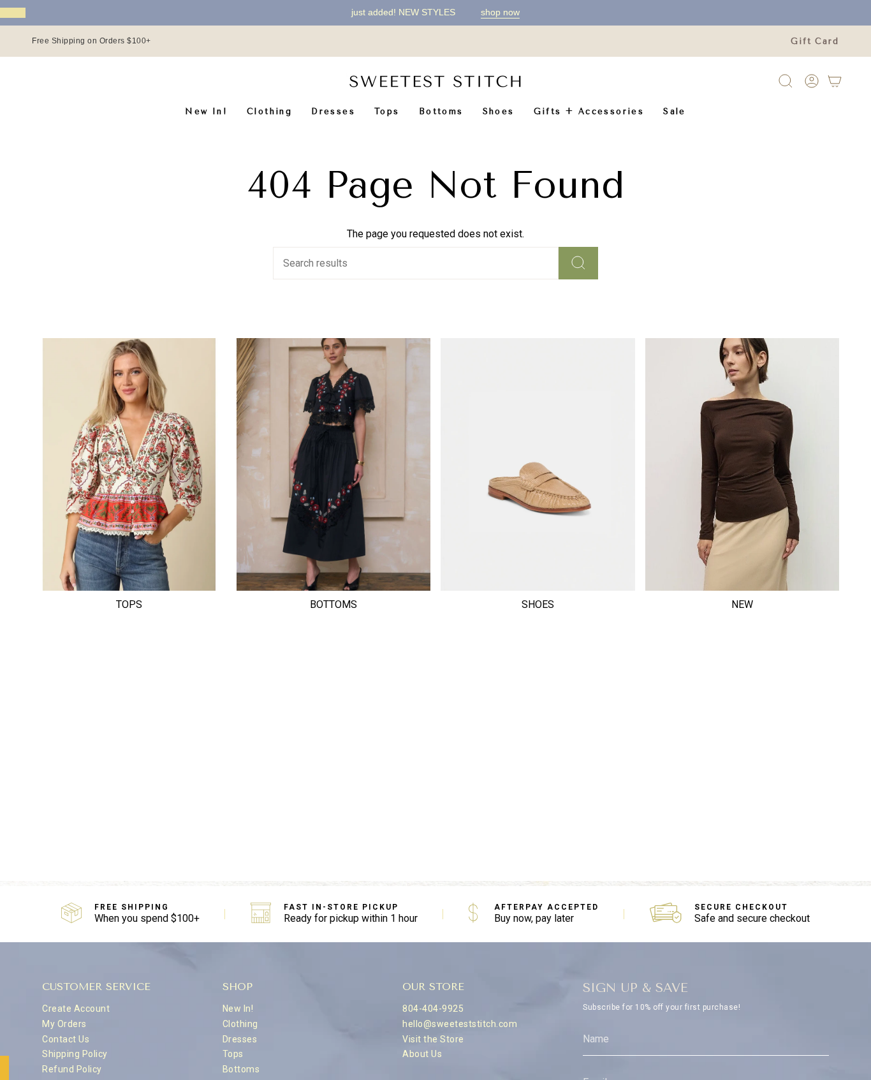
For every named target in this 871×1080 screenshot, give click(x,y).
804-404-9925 (433, 1008)
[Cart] (834, 81)
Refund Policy (72, 1069)
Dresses (240, 1039)
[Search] (578, 263)
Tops (233, 1054)
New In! (238, 1008)
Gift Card (815, 41)
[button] (269, 111)
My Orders (64, 1024)
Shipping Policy (75, 1054)
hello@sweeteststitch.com (459, 1024)
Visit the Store (433, 1039)
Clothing (240, 1024)
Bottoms (241, 1069)
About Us (422, 1054)
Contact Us (65, 1039)
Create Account (76, 1008)
